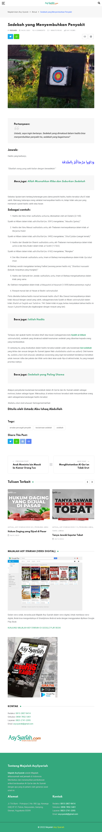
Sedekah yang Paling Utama (46, 375)
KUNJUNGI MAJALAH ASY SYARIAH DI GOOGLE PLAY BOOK (34, 628)
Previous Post (22, 461)
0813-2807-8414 (23, 713)
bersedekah (86, 348)
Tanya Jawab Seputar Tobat (67, 535)
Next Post (81, 461)
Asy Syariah (58, 827)
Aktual (11, 527)
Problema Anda (41, 527)
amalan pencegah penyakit (20, 428)
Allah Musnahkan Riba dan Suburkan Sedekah (56, 181)
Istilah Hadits (36, 319)
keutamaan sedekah (44, 428)
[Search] (99, 3)
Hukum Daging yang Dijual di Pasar (27, 531)
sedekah (60, 428)
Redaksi (13, 30)
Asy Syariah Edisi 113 (68, 527)
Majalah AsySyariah (16, 773)
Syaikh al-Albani (78, 335)
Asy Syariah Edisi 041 (24, 527)
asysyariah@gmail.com (23, 724)
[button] (87, 482)
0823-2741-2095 (23, 720)
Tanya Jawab (58, 531)
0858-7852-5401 (23, 717)
